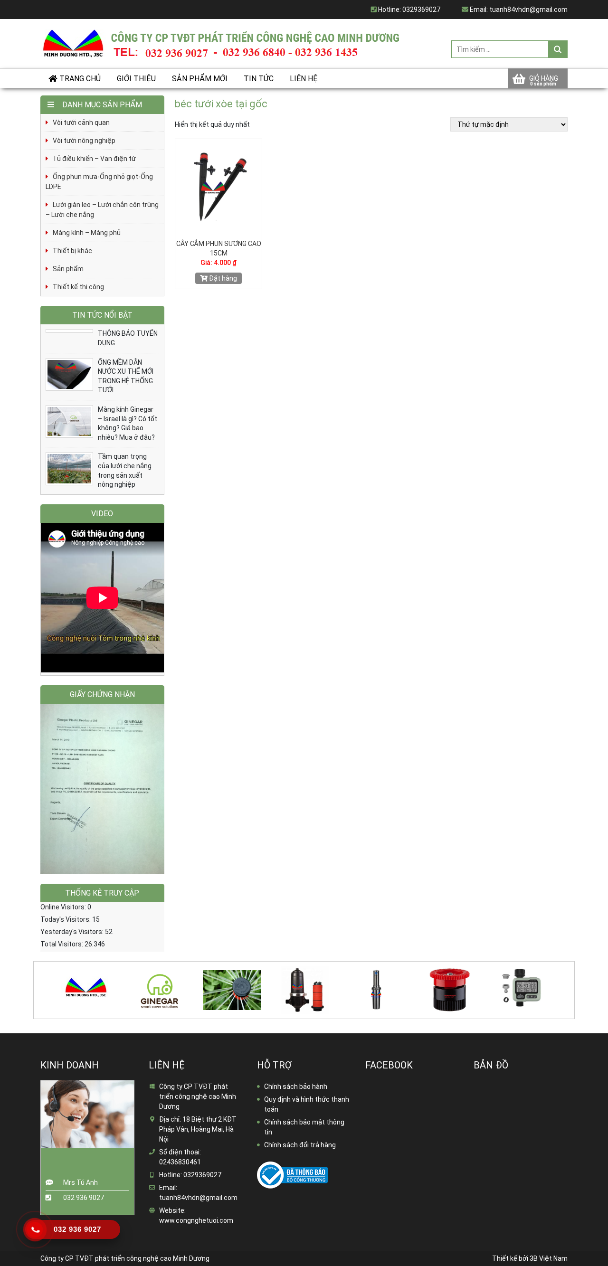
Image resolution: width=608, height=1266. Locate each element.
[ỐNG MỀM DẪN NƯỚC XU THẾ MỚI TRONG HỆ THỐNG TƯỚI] (69, 374)
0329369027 (421, 9)
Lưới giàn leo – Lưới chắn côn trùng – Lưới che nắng (102, 209)
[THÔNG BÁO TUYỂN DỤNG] (69, 331)
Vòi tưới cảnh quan (81, 122)
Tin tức (259, 78)
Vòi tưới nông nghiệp (84, 140)
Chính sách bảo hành (295, 1086)
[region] (102, 789)
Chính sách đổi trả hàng (300, 1145)
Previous (35, 984)
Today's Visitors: (66, 919)
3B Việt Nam (549, 1258)
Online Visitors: (63, 907)
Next (571, 984)
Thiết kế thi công (78, 287)
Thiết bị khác (72, 251)
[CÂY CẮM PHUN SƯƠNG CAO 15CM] (218, 186)
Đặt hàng (222, 278)
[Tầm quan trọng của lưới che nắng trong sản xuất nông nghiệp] (69, 468)
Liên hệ (304, 78)
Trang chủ (80, 78)
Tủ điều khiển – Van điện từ (94, 158)
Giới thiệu (136, 78)
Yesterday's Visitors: (72, 931)
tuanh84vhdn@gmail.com (528, 9)
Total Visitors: (62, 944)
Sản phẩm (68, 269)
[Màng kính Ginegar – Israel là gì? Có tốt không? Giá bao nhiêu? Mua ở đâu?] (69, 421)
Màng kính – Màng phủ (87, 232)
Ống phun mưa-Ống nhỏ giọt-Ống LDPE (99, 181)
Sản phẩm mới (200, 78)
